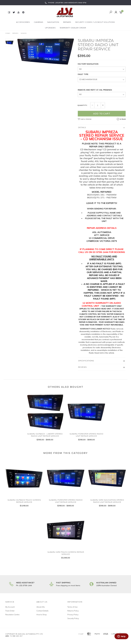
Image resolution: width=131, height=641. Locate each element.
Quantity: (83, 105)
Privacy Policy (72, 615)
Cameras (38, 22)
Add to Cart (101, 113)
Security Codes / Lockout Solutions (95, 22)
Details (82, 127)
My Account (10, 607)
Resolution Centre (12, 615)
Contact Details (42, 611)
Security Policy (73, 618)
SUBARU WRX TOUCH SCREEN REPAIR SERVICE (65, 553)
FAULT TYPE (83, 74)
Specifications (86, 361)
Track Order (10, 611)
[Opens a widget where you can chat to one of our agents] (121, 636)
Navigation (53, 22)
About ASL (40, 607)
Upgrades (50, 28)
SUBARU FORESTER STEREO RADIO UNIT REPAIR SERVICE (86, 435)
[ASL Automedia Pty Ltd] (65, 12)
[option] (45, 51)
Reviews (82, 367)
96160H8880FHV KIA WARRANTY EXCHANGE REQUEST (20, 630)
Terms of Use (72, 607)
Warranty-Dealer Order (73, 28)
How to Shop (41, 615)
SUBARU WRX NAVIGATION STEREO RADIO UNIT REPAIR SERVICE (107, 501)
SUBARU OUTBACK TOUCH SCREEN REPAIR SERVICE (24, 501)
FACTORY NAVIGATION (88, 64)
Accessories (23, 22)
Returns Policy (73, 611)
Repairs (67, 22)
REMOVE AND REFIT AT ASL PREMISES (95, 90)
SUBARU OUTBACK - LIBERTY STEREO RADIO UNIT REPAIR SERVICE (45, 435)
